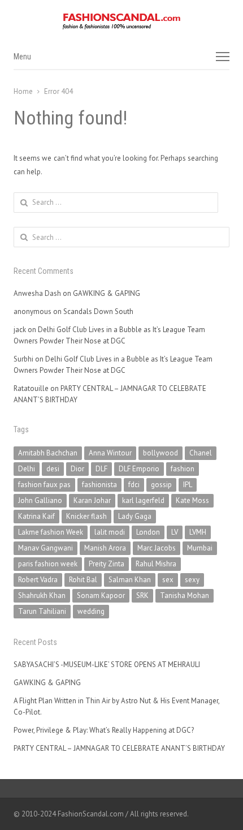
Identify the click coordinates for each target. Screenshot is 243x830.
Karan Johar (92, 500)
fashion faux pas (44, 484)
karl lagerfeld (143, 500)
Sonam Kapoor (101, 595)
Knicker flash (86, 516)
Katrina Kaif (36, 516)
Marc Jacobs (156, 548)
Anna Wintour (110, 453)
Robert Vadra (38, 579)
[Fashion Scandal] (121, 21)
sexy (192, 579)
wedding (91, 611)
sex (167, 579)
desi (52, 469)
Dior (77, 469)
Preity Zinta (106, 564)
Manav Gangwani (45, 548)
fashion (182, 469)
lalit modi (109, 532)
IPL (187, 484)
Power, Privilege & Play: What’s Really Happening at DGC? (104, 730)
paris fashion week (47, 564)
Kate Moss (192, 500)
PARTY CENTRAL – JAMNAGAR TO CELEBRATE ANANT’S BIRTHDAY (119, 748)
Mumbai (199, 548)
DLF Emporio (139, 469)
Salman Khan (130, 579)
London (148, 532)
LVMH (197, 532)
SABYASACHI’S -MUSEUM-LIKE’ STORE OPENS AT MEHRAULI (107, 664)
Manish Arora (105, 548)
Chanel (200, 453)
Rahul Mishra (156, 564)
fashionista (99, 484)
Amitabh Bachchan (47, 453)
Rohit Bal (83, 579)
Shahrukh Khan (42, 595)
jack (20, 329)
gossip (161, 484)
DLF (101, 469)
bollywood (160, 453)
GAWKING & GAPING (106, 293)
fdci (134, 484)
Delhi (26, 469)
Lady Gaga (134, 516)
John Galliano (40, 500)
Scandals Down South (98, 311)
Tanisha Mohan (184, 595)
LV (174, 532)
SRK (142, 595)
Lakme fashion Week (50, 532)
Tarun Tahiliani (42, 611)
